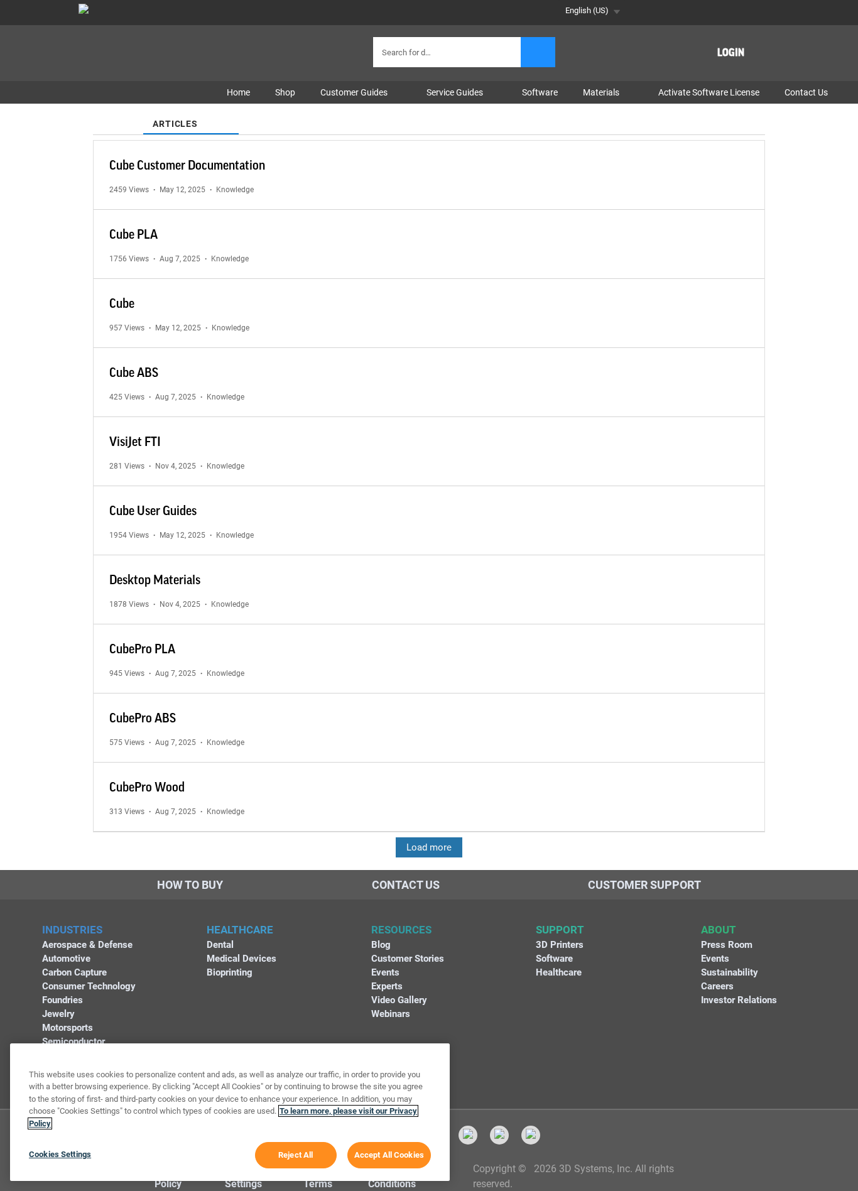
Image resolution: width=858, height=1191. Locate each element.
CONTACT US (406, 884)
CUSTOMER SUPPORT (644, 884)
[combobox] (448, 52)
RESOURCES (401, 929)
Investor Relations (739, 1000)
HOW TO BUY (190, 884)
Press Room (726, 944)
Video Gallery (399, 1000)
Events (385, 972)
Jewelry (58, 1014)
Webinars (390, 1014)
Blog (381, 944)
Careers (717, 986)
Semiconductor (73, 1041)
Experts (387, 986)
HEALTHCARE (240, 929)
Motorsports (67, 1027)
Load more (429, 847)
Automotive (66, 958)
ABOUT (718, 929)
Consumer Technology (89, 986)
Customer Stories (407, 958)
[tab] (118, 116)
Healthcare (559, 972)
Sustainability (729, 972)
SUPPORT (560, 929)
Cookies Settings (60, 1154)
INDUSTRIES (72, 929)
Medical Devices (241, 958)
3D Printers (560, 944)
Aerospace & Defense (87, 944)
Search (538, 52)
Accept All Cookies (389, 1155)
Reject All (295, 1155)
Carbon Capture (74, 972)
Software (554, 958)
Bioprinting (230, 972)
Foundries (62, 1000)
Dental (220, 944)
